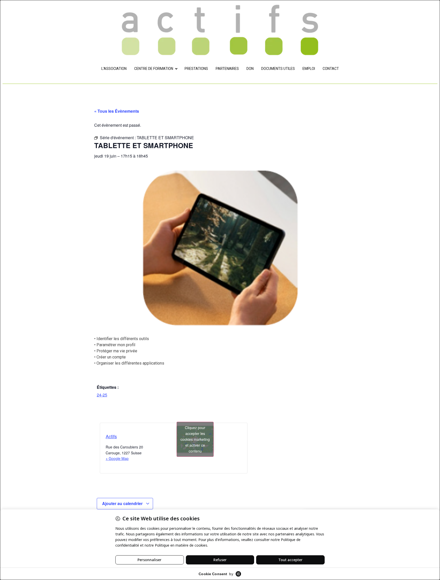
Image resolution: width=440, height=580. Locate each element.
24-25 (102, 395)
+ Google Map (117, 458)
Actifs (111, 436)
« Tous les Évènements (116, 111)
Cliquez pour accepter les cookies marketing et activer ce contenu (195, 439)
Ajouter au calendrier (123, 503)
